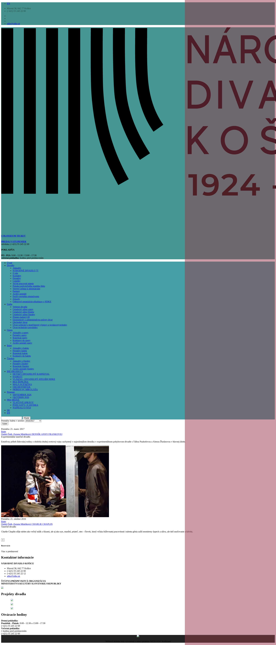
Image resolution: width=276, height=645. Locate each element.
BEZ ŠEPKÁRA (20, 382)
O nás (15, 273)
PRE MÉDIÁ (13, 400)
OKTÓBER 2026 (21, 397)
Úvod (9, 263)
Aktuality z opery (20, 332)
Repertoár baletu (20, 353)
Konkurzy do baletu (22, 356)
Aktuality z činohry (21, 361)
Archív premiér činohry (23, 369)
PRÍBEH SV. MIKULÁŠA (25, 389)
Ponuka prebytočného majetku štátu (29, 286)
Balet (9, 345)
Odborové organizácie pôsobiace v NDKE (32, 301)
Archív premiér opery (22, 343)
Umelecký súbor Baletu (23, 312)
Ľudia (9, 304)
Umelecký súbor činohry (24, 314)
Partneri (16, 291)
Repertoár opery (20, 338)
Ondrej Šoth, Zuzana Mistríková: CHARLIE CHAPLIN (27, 524)
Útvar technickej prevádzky (25, 327)
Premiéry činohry (20, 363)
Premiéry (17, 278)
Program (11, 392)
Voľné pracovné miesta (23, 283)
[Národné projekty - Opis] (12, 608)
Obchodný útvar (20, 322)
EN (8, 3)
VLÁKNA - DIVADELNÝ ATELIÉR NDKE (34, 379)
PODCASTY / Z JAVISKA (25, 405)
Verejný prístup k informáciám (26, 288)
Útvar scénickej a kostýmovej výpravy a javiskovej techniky (40, 325)
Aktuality (17, 268)
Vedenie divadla (20, 307)
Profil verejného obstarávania (26, 296)
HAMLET (17, 376)
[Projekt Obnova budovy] (12, 604)
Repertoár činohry (21, 366)
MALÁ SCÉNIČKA (22, 384)
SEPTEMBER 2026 (22, 394)
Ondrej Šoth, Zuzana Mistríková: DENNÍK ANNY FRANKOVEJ (31, 434)
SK (8, 410)
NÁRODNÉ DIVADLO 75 (25, 270)
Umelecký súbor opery (23, 309)
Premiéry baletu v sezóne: (12, 420)
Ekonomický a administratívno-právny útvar (33, 319)
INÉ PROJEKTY (15, 371)
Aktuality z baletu (21, 348)
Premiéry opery (20, 335)
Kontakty (17, 276)
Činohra (10, 358)
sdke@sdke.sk (13, 23)
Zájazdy (16, 299)
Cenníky (16, 281)
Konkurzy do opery (21, 340)
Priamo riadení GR (21, 317)
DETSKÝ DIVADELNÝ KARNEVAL (31, 374)
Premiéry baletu (20, 351)
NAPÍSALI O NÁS (22, 407)
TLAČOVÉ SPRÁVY (23, 402)
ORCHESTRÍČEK (21, 387)
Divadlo (10, 265)
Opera (10, 330)
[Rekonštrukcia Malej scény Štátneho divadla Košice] (12, 600)
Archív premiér (19, 294)
